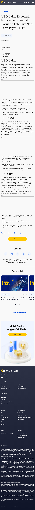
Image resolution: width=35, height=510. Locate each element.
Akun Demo (4, 393)
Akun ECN (3, 391)
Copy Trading (21, 386)
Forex (2, 413)
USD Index (7, 53)
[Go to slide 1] (15, 304)
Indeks (3, 415)
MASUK (26, 2)
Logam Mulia (4, 417)
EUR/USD (7, 54)
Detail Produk (4, 404)
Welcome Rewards (22, 433)
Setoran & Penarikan (6, 401)
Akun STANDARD (5, 388)
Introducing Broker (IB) (7, 433)
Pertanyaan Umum (22, 415)
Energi (2, 422)
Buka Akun (17, 239)
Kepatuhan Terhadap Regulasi (25, 417)
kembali (6, 11)
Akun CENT (4, 386)
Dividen (3, 399)
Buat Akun (17, 334)
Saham (3, 424)
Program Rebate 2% (23, 437)
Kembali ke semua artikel (19, 312)
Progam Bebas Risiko (23, 435)
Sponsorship (21, 419)
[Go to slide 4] (19, 304)
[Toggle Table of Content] (2, 50)
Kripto (2, 419)
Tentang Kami (21, 413)
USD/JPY (7, 56)
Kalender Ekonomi (22, 388)
